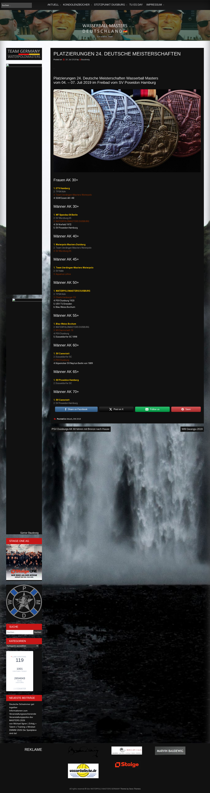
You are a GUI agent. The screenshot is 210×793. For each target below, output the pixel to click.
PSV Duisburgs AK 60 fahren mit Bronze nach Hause (80, 429)
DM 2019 (77, 419)
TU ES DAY (136, 4)
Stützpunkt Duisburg (109, 4)
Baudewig (85, 60)
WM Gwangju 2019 (192, 429)
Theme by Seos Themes (130, 789)
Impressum (154, 4)
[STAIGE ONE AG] (24, 579)
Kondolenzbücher (76, 4)
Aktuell (53, 4)
